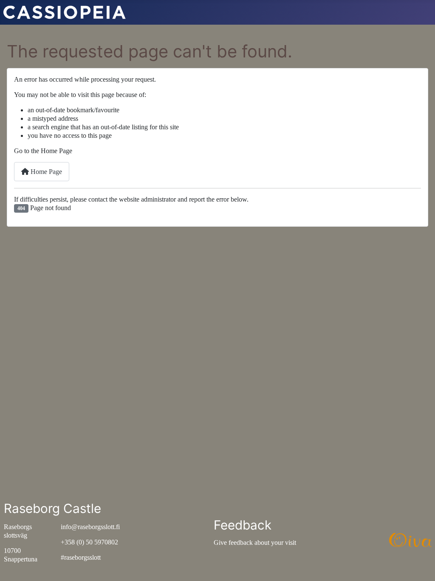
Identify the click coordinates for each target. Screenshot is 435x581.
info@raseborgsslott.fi (90, 526)
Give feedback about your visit (255, 542)
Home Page (45, 171)
